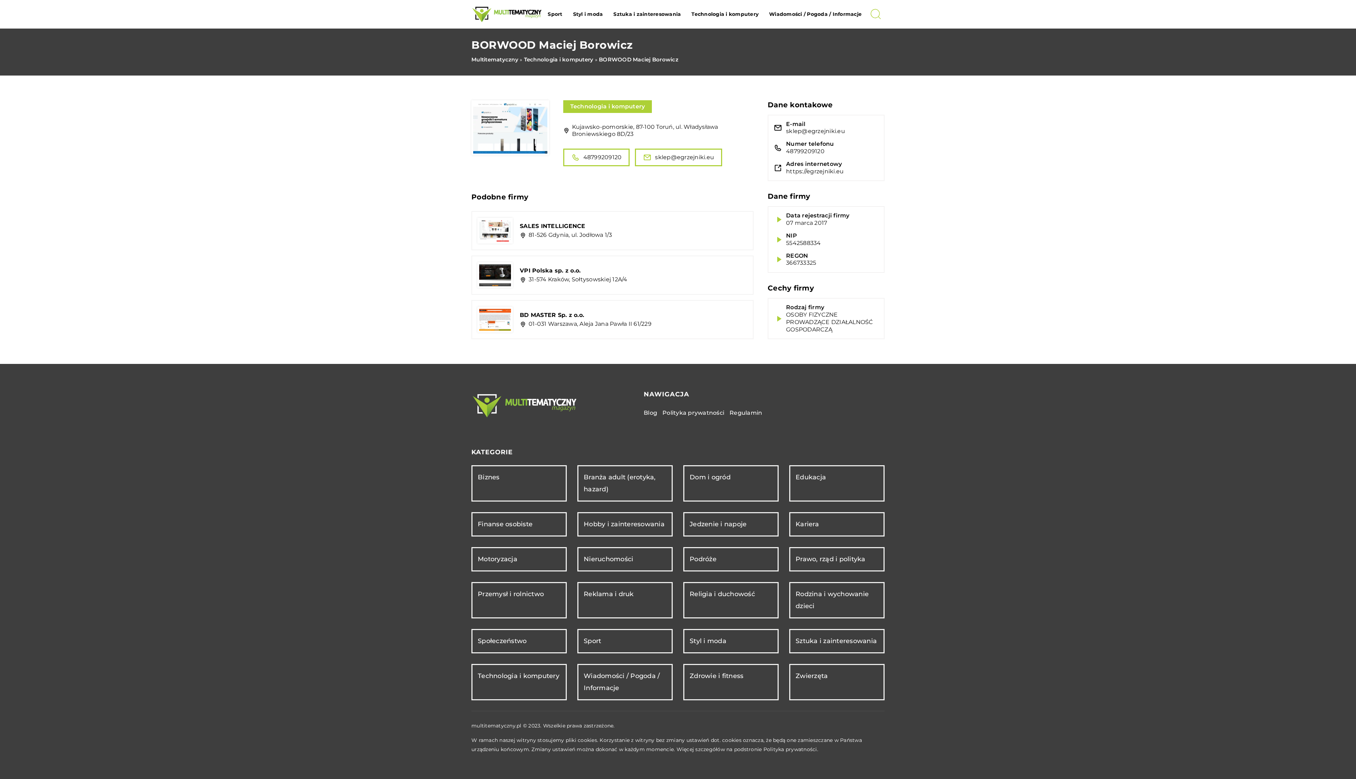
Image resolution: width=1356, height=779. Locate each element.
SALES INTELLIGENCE (552, 226)
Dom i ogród (710, 477)
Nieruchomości (608, 559)
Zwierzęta (812, 676)
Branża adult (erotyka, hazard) (620, 483)
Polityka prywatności (693, 412)
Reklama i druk (609, 594)
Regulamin (746, 412)
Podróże (703, 559)
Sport (555, 14)
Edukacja (811, 477)
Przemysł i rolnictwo (511, 594)
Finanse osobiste (505, 524)
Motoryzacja (497, 559)
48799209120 (602, 157)
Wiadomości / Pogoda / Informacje (815, 14)
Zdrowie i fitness (716, 676)
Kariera (807, 524)
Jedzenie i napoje (718, 524)
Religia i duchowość (722, 594)
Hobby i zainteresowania (624, 524)
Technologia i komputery (725, 14)
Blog (650, 412)
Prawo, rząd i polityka (831, 559)
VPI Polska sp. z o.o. (550, 270)
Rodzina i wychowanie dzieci (832, 600)
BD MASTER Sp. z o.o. (552, 315)
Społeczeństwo (502, 641)
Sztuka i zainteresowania (647, 14)
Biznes (489, 477)
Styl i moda (588, 14)
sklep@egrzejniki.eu (684, 157)
